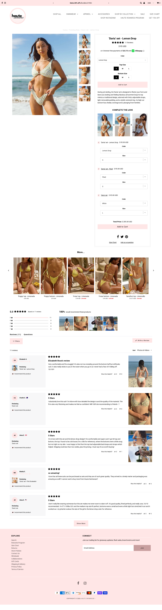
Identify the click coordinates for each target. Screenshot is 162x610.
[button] (123, 42)
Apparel (87, 14)
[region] (88, 323)
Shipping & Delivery (18, 564)
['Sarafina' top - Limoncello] (136, 275)
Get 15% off (154, 18)
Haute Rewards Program (132, 18)
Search (13, 540)
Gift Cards (15, 561)
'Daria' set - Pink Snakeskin (27, 481)
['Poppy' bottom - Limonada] (54, 275)
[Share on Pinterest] (126, 237)
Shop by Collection (124, 14)
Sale (143, 14)
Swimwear (71, 14)
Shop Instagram (108, 18)
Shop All (57, 14)
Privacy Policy (16, 567)
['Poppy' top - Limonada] (26, 275)
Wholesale (15, 556)
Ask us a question (127, 242)
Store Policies (16, 551)
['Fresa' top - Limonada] (81, 275)
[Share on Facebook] (118, 237)
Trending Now (74, 30)
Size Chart (155, 14)
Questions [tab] (28, 335)
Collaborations (16, 559)
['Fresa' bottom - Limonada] (108, 275)
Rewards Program (18, 543)
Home (65, 30)
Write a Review (144, 341)
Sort (134, 350)
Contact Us (15, 553)
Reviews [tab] (15, 335)
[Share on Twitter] (122, 237)
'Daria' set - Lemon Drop (27, 369)
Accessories (104, 14)
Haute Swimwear (87, 598)
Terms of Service (17, 569)
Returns (14, 548)
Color (122, 56)
